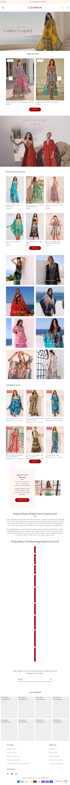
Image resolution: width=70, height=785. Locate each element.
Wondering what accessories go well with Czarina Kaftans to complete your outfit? (35, 654)
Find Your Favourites (15, 171)
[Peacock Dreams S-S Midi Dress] (55, 189)
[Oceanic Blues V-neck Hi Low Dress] (15, 189)
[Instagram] (16, 773)
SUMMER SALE (13, 385)
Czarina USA (31, 778)
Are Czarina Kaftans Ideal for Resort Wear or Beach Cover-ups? (35, 595)
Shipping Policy (12, 752)
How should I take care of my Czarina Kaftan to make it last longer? (35, 623)
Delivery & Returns (13, 756)
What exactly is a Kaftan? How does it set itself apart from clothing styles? (35, 639)
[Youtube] (12, 773)
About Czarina (54, 756)
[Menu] (3, 8)
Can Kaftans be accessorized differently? (35, 549)
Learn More (22, 500)
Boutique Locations (56, 760)
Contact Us (53, 749)
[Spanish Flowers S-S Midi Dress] (35, 226)
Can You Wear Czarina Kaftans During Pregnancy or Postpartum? (35, 609)
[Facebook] (8, 773)
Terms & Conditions (13, 760)
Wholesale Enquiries (56, 763)
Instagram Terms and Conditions (18, 763)
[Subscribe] (51, 679)
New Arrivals (33, 54)
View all (35, 109)
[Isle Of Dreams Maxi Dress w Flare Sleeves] (35, 189)
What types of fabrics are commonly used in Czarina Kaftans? (35, 580)
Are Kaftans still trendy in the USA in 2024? (35, 559)
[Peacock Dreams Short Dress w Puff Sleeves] (55, 226)
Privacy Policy (12, 749)
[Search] (63, 8)
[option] (35, 141)
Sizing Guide (53, 752)
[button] (11, 78)
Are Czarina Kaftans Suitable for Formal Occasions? (35, 569)
